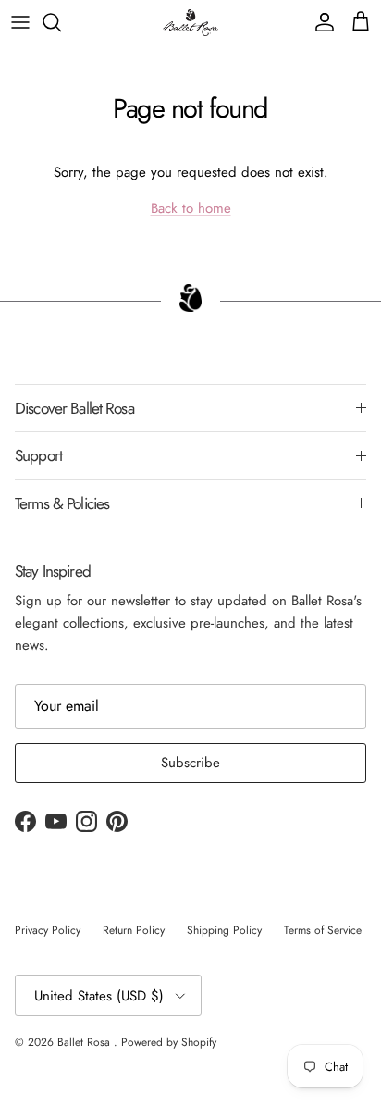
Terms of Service (323, 930)
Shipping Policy (224, 930)
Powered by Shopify (168, 1042)
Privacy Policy (47, 930)
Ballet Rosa (85, 1042)
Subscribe (190, 762)
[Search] (61, 22)
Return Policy (134, 930)
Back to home (191, 208)
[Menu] (20, 22)
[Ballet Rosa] (190, 22)
